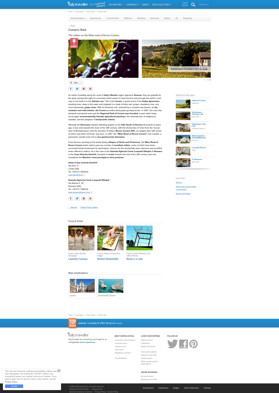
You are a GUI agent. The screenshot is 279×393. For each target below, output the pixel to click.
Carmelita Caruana (77, 259)
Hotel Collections (161, 4)
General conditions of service (80, 391)
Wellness (128, 18)
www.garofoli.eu (75, 175)
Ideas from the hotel (149, 355)
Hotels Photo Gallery (89, 207)
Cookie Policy (112, 391)
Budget (145, 4)
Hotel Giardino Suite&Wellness (199, 137)
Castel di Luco (120, 346)
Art (176, 18)
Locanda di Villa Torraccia (125, 340)
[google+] (90, 88)
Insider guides (146, 358)
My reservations (147, 376)
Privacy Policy (100, 391)
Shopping (187, 18)
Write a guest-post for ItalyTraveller (149, 362)
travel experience (87, 342)
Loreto (73, 295)
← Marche (72, 207)
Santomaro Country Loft (197, 113)
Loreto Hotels (181, 189)
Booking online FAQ (149, 379)
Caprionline (83, 386)
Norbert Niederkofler (108, 259)
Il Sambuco (197, 159)
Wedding (141, 18)
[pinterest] (83, 88)
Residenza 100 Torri (123, 352)
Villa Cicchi (119, 349)
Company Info (96, 389)
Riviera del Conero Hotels (186, 187)
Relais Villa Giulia (148, 346)
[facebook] (70, 88)
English (203, 4)
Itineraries (154, 18)
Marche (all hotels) (183, 194)
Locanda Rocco (199, 147)
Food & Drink (113, 18)
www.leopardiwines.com (79, 192)
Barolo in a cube (134, 259)
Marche (179, 182)
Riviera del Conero (106, 295)
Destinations (115, 4)
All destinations (78, 18)
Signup (185, 5)
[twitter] (77, 88)
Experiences (132, 4)
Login (184, 3)
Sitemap (207, 387)
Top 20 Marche (121, 358)
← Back (71, 26)
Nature (167, 18)
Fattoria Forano (199, 100)
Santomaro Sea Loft (199, 125)
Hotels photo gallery (149, 351)
